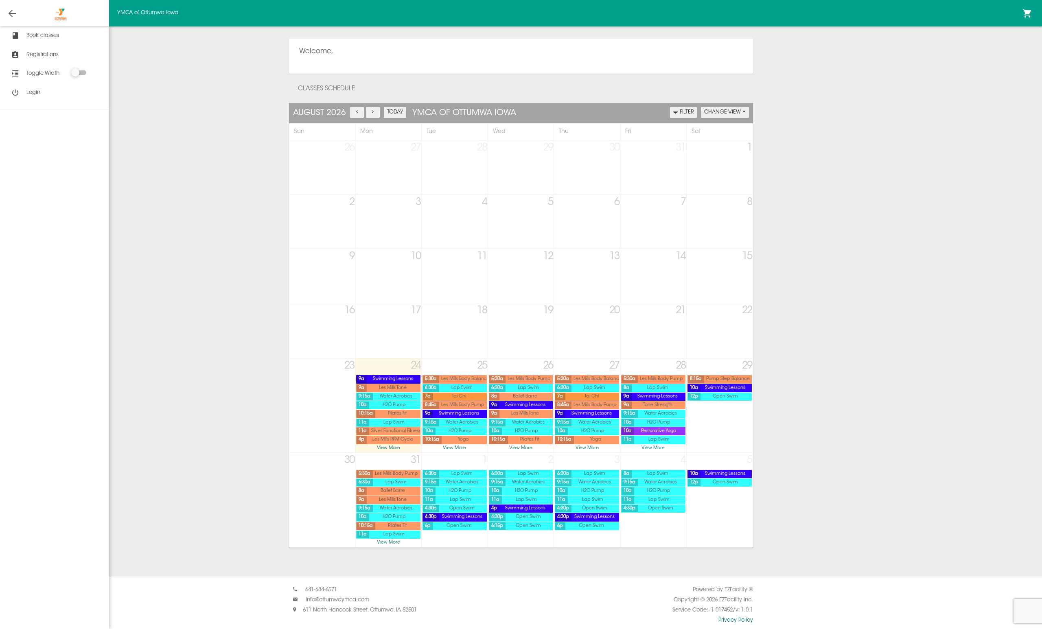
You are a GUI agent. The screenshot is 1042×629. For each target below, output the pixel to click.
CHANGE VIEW (723, 112)
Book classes (42, 35)
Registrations (42, 54)
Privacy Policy (735, 620)
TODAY (395, 112)
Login (33, 92)
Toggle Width (42, 73)
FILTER (687, 112)
